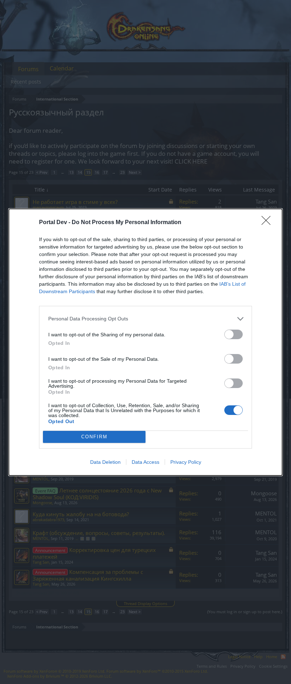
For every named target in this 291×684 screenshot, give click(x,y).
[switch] (233, 334)
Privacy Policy (185, 462)
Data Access (145, 462)
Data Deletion (105, 462)
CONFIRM (94, 436)
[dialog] (145, 342)
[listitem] (145, 319)
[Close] (268, 222)
